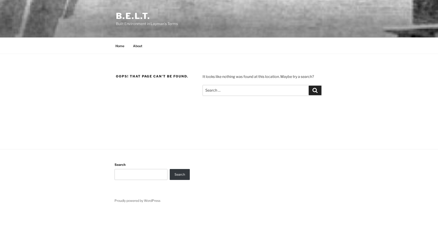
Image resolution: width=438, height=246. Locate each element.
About (137, 46)
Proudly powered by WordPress (137, 200)
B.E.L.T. (133, 16)
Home (119, 46)
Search (120, 165)
